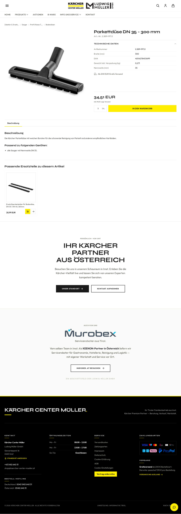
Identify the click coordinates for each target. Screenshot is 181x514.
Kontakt (90, 14)
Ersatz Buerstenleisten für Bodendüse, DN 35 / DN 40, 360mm (20, 205)
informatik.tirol (117, 505)
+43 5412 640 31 (12, 464)
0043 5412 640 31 (24, 484)
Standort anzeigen (17, 458)
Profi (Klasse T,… (36, 25)
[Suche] (157, 5)
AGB (96, 463)
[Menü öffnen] (7, 5)
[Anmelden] (165, 5)
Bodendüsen (50, 25)
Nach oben (168, 505)
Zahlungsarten (100, 446)
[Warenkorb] (173, 5)
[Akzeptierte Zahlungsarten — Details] (157, 448)
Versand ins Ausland (149, 474)
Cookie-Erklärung (102, 459)
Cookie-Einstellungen (103, 468)
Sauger (24, 25)
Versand (107, 102)
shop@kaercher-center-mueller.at (20, 468)
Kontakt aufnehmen (108, 289)
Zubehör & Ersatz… (12, 25)
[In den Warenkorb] (27, 211)
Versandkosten (101, 442)
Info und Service (69, 14)
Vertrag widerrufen (106, 474)
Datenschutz (99, 455)
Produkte (20, 14)
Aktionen (38, 14)
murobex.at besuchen (88, 368)
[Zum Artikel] (33, 211)
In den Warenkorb (142, 108)
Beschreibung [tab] (13, 123)
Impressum (99, 451)
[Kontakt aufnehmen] (174, 507)
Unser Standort (71, 289)
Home (7, 14)
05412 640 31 (21, 488)
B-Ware (52, 14)
